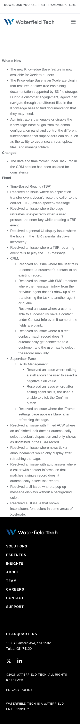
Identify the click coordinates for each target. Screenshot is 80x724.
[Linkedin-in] (19, 661)
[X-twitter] (8, 661)
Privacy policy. (19, 690)
